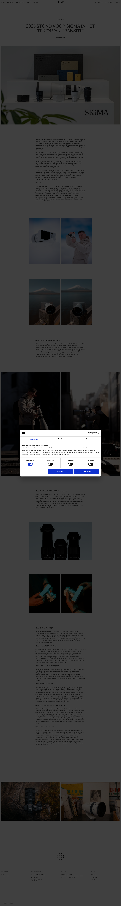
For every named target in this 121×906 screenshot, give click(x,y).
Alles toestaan (86, 471)
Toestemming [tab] (33, 439)
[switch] (50, 464)
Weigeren (60, 471)
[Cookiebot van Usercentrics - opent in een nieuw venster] (91, 433)
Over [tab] (87, 439)
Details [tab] (60, 439)
